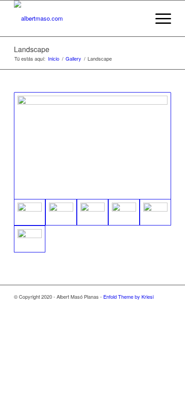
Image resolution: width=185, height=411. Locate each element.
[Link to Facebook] (164, 306)
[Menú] (158, 18)
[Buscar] (137, 18)
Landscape (31, 49)
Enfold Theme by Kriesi (128, 296)
